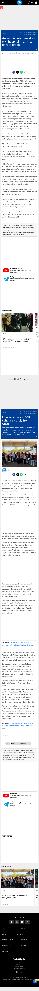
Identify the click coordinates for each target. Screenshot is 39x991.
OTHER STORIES (7, 311)
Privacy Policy (19, 966)
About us (19, 963)
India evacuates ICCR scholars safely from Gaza (16, 420)
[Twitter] (17, 72)
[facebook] (13, 72)
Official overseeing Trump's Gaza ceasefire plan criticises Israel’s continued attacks (17, 725)
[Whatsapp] (21, 72)
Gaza (8, 743)
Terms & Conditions (19, 968)
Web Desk (11, 471)
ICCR (29, 743)
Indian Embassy (22, 743)
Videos (4, 333)
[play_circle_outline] (17, 322)
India (4, 33)
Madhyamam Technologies (16, 979)
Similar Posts (6, 867)
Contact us (19, 965)
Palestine (13, 743)
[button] (2, 2)
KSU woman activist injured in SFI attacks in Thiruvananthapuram (17, 340)
